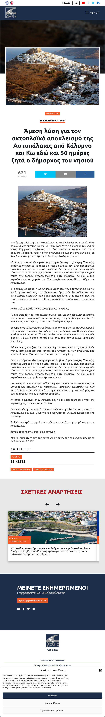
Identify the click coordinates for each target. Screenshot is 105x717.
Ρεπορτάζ (16, 457)
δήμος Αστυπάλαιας (43, 469)
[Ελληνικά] (7, 3)
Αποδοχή (52, 695)
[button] (101, 670)
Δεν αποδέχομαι (52, 703)
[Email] (66, 174)
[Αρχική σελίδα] (10, 12)
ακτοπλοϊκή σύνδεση (21, 469)
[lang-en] (11, 3)
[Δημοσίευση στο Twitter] (45, 174)
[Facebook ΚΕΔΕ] (88, 3)
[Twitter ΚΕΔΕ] (93, 3)
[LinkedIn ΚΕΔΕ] (98, 3)
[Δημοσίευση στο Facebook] (85, 174)
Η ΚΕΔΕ (66, 2)
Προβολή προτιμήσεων (52, 710)
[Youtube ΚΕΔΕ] (83, 3)
